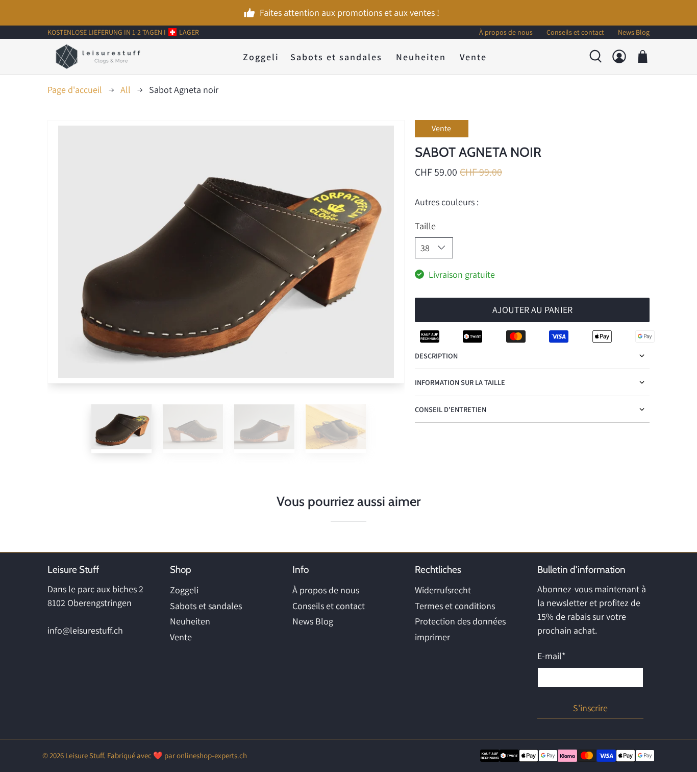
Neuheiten (421, 56)
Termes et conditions (455, 606)
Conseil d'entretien (450, 409)
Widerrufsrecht (443, 590)
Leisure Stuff (84, 755)
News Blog (312, 621)
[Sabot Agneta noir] (226, 251)
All (125, 89)
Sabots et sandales (336, 56)
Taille (425, 226)
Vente (473, 56)
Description (436, 355)
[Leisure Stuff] (98, 56)
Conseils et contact (328, 606)
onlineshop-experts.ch (212, 755)
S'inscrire (590, 708)
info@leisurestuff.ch (85, 630)
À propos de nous (325, 590)
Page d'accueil (74, 89)
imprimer (432, 637)
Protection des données (460, 621)
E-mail (551, 656)
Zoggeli (261, 56)
